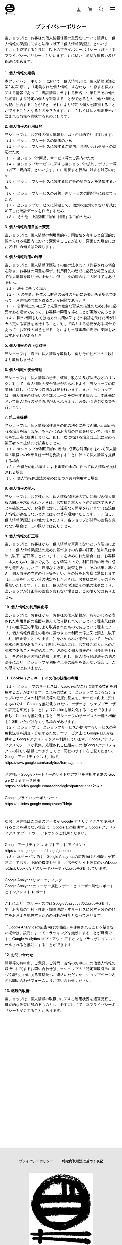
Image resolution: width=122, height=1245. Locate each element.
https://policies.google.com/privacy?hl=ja (38, 804)
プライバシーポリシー (36, 1161)
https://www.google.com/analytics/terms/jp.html (44, 762)
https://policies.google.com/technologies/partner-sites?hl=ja (53, 786)
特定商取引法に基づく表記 (82, 1161)
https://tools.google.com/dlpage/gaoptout (38, 851)
